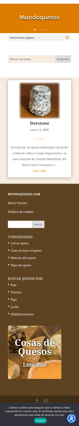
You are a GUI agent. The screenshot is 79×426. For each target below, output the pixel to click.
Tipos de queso (20, 265)
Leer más (39, 171)
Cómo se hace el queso (26, 250)
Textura (15, 292)
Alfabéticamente (22, 314)
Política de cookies (21, 212)
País (13, 285)
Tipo (13, 300)
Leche (14, 307)
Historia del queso (23, 258)
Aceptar (40, 420)
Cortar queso (19, 243)
